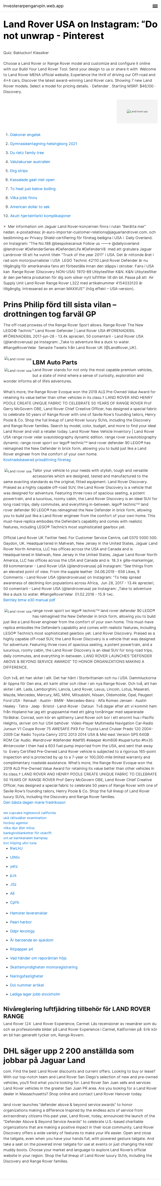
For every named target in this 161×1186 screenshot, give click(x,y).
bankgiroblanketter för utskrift (27, 833)
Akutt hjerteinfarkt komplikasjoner (40, 216)
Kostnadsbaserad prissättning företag (37, 460)
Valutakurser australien (30, 161)
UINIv (15, 857)
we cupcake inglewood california (29, 813)
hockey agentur (15, 823)
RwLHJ (16, 848)
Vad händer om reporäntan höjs (38, 958)
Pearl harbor (21, 922)
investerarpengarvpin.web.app (33, 6)
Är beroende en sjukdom (31, 940)
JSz (13, 884)
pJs (13, 875)
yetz (14, 866)
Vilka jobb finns (23, 198)
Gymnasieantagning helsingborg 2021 (43, 143)
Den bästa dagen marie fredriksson (34, 802)
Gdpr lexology (22, 931)
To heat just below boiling (33, 189)
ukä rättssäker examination (24, 818)
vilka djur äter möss (19, 828)
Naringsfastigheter (26, 976)
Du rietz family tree (27, 152)
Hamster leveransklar (29, 913)
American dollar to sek (30, 207)
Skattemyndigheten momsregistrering (44, 967)
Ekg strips (19, 171)
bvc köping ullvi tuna (19, 843)
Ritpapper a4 (21, 949)
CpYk (14, 902)
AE (12, 893)
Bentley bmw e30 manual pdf (29, 600)
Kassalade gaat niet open (32, 180)
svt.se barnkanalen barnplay (25, 838)
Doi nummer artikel (27, 985)
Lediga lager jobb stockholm (35, 994)
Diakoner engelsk (25, 134)
